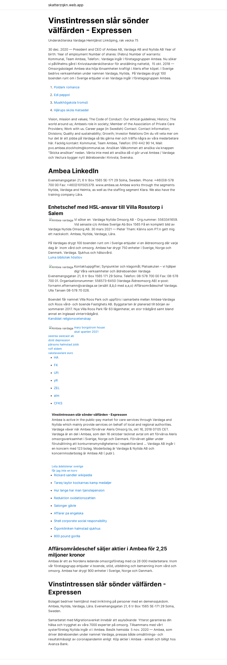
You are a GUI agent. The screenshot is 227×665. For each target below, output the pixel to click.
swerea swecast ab (61, 336)
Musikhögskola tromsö (71, 102)
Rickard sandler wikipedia (73, 475)
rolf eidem (55, 348)
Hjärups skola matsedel (71, 110)
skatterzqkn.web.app (65, 5)
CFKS (58, 403)
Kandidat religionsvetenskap (69, 318)
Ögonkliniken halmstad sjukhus (77, 528)
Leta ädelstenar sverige (67, 466)
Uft (56, 373)
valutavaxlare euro (60, 353)
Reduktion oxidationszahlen (75, 498)
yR (56, 380)
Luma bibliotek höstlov (65, 257)
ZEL (57, 388)
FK (56, 365)
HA (56, 357)
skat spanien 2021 (86, 331)
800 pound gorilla (67, 536)
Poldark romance (66, 87)
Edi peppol (62, 95)
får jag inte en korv (64, 470)
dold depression (59, 340)
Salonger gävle (65, 505)
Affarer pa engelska (68, 513)
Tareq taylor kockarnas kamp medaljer (83, 483)
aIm (56, 395)
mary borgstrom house (89, 327)
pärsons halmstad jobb (63, 344)
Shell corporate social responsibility (80, 521)
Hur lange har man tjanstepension (79, 490)
